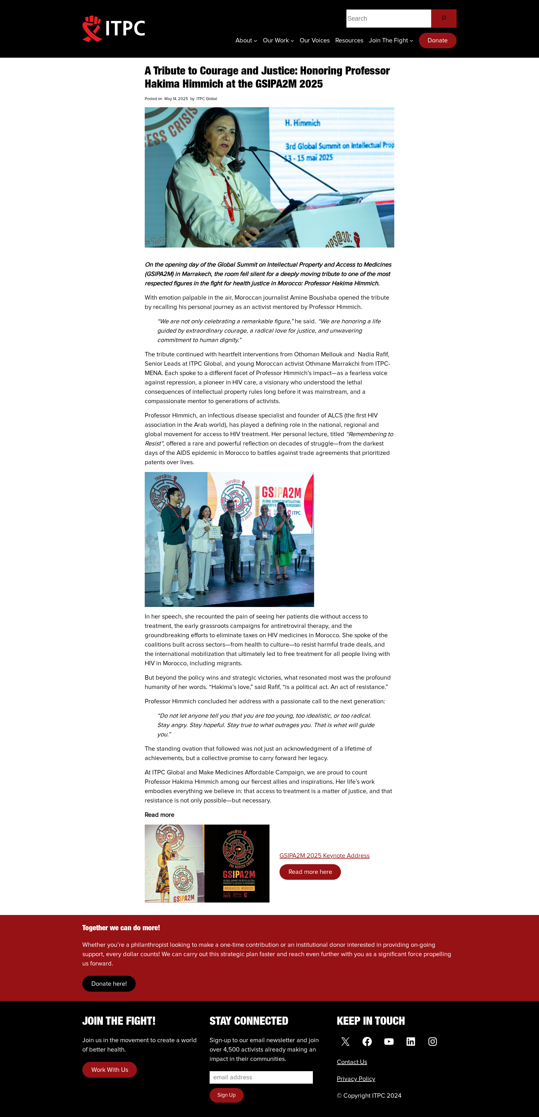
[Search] (444, 18)
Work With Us (109, 1070)
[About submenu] (255, 40)
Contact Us (352, 1062)
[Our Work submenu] (292, 40)
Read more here (310, 872)
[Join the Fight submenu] (411, 40)
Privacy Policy (356, 1079)
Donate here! (109, 984)
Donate (438, 40)
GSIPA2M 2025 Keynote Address (324, 856)
